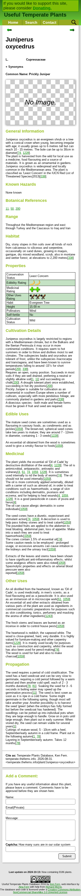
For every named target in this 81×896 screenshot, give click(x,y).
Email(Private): (15, 807)
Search (31, 22)
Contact (49, 22)
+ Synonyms (14, 66)
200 (18, 208)
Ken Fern (55, 884)
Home (13, 22)
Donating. (42, 8)
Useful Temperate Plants (35, 15)
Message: (12, 818)
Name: (10, 797)
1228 (26, 153)
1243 (48, 616)
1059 (19, 429)
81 (34, 686)
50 (12, 208)
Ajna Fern (24, 886)
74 (19, 153)
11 (7, 208)
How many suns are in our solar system (38, 844)
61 (23, 472)
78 (29, 686)
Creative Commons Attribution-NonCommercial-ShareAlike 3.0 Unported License (47, 891)
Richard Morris (54, 886)
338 (43, 176)
